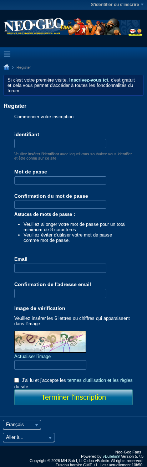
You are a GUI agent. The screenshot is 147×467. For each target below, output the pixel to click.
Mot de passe (30, 172)
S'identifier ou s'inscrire (115, 4)
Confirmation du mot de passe (51, 196)
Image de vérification (39, 308)
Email (20, 259)
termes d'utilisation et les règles (100, 380)
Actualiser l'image (32, 356)
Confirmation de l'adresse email (52, 284)
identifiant (26, 134)
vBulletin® (111, 456)
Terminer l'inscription (73, 397)
